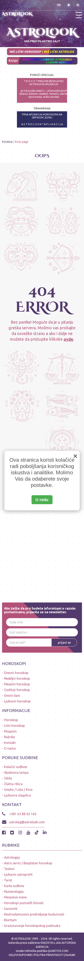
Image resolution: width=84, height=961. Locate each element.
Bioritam (10, 920)
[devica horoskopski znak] (22, 405)
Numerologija (14, 891)
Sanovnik (10, 908)
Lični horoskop (14, 725)
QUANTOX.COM (58, 950)
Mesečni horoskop (17, 684)
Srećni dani (12, 695)
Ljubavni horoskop (17, 701)
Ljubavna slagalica (17, 795)
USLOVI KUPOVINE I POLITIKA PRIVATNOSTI (36, 955)
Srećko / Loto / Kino (18, 789)
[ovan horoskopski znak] (21, 258)
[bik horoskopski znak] (63, 186)
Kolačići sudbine (15, 767)
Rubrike (9, 737)
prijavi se (64, 642)
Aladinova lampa (16, 772)
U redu (41, 499)
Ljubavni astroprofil (18, 874)
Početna (7, 141)
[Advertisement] (42, 552)
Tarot (8, 880)
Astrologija (12, 857)
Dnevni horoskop (16, 673)
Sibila (8, 778)
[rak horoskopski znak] (21, 222)
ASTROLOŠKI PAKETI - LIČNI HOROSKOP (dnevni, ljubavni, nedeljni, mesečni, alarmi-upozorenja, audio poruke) (43, 94)
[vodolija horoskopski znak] (21, 186)
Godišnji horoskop (17, 690)
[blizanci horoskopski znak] (63, 222)
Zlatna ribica (13, 784)
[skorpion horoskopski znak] (22, 366)
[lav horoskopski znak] (62, 442)
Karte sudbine (14, 886)
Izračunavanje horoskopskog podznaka (32, 925)
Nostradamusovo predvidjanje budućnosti (34, 914)
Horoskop (11, 720)
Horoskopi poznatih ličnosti (23, 903)
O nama (10, 748)
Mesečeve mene (15, 897)
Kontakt (10, 742)
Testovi (9, 869)
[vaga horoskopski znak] (62, 366)
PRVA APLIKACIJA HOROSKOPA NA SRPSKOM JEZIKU (42, 116)
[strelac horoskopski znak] (63, 258)
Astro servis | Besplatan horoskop (28, 863)
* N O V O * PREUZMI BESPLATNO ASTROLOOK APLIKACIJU (44, 83)
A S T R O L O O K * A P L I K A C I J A (42, 124)
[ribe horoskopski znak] (62, 404)
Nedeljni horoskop (17, 678)
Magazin (10, 731)
